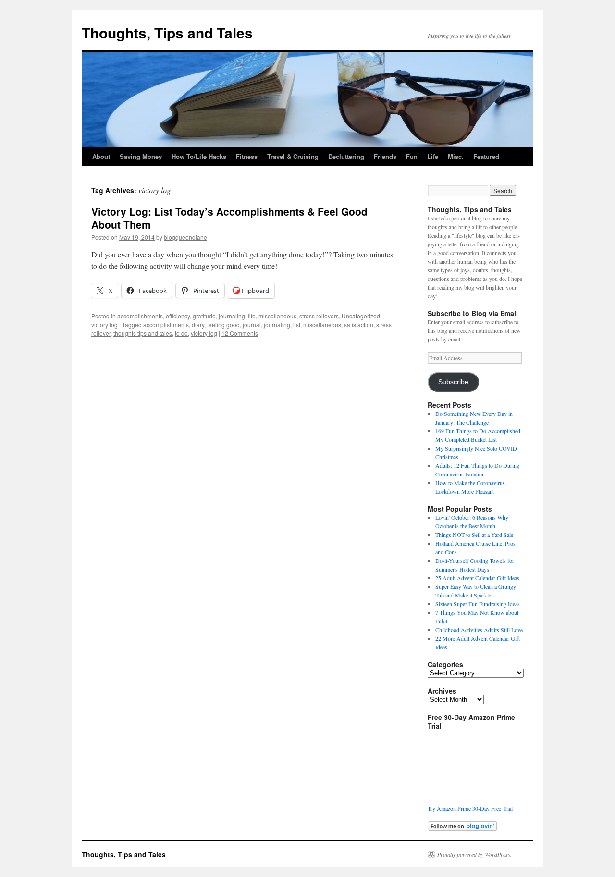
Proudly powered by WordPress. (474, 854)
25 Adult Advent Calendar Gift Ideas (477, 578)
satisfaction (358, 324)
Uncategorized (361, 316)
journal (252, 324)
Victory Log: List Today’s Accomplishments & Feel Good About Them (229, 217)
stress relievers (319, 316)
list (296, 324)
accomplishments (140, 316)
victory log (104, 324)
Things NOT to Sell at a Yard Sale (474, 534)
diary (198, 324)
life (252, 316)
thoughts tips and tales (142, 333)
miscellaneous (277, 316)
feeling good (223, 324)
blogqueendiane (185, 237)
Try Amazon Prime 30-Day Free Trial (470, 808)
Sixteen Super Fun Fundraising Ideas (477, 604)
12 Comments (239, 333)
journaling (232, 316)
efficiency (178, 316)
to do (181, 333)
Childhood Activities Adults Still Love (479, 629)
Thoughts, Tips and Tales (167, 32)
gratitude (204, 316)
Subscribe (453, 382)
